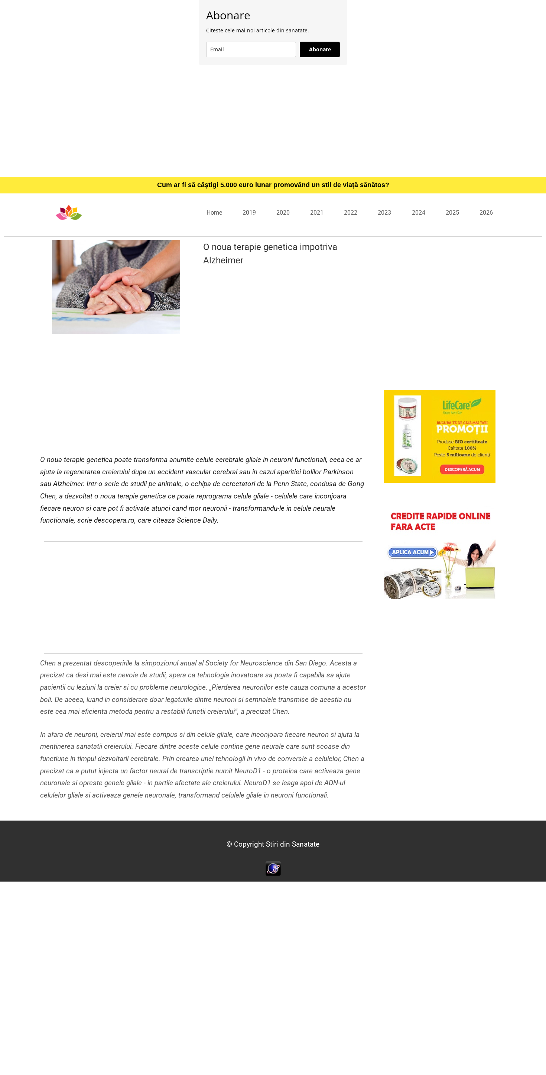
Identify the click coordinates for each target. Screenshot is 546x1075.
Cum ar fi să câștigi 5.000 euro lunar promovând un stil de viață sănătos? (273, 185)
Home (214, 212)
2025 (452, 212)
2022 (350, 212)
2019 (249, 212)
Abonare (320, 49)
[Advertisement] (273, 120)
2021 (317, 212)
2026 (486, 212)
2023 (384, 212)
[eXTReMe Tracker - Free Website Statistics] (273, 868)
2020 (283, 212)
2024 (418, 212)
